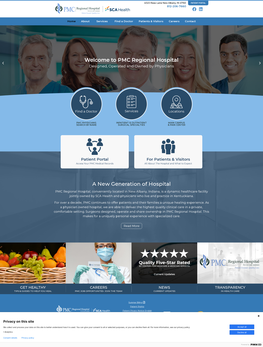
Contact (190, 21)
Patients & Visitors (151, 21)
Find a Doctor (124, 21)
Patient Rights (137, 306)
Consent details (10, 338)
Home (71, 21)
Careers (174, 21)
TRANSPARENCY (230, 287)
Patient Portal (94, 159)
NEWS (164, 287)
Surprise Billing (135, 302)
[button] (3, 63)
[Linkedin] (201, 9)
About (85, 21)
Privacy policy (28, 338)
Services (102, 21)
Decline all (241, 332)
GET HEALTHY (33, 287)
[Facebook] (194, 9)
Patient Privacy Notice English (137, 310)
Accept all (242, 327)
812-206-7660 (176, 6)
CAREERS (98, 287)
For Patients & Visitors (168, 159)
